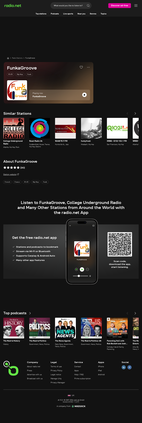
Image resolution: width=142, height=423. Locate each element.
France (17, 182)
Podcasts (55, 14)
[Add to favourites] (81, 67)
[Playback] (84, 95)
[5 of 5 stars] (18, 167)
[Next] (135, 112)
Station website (9, 175)
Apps (76, 371)
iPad (100, 371)
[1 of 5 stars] (5, 167)
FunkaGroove (39, 96)
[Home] (8, 58)
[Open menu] (136, 5)
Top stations (41, 14)
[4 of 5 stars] (15, 167)
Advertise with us (34, 375)
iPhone (101, 367)
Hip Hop (20, 74)
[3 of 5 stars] (11, 167)
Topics (103, 14)
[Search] (88, 5)
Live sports (68, 14)
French (7, 182)
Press (29, 371)
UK (72, 395)
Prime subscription (82, 379)
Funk (29, 74)
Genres (93, 14)
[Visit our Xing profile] (129, 367)
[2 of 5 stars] (8, 167)
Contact (77, 367)
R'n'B (10, 74)
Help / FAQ (78, 375)
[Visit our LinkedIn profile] (124, 367)
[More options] (88, 67)
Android (101, 375)
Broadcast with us (35, 379)
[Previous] (127, 112)
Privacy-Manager (58, 383)
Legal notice (56, 375)
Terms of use (56, 367)
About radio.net (33, 367)
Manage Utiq (56, 379)
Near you (81, 14)
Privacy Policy (56, 371)
